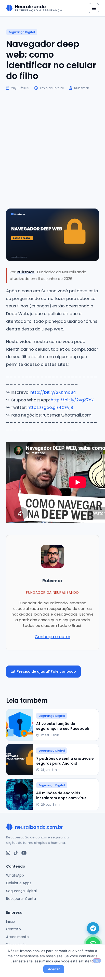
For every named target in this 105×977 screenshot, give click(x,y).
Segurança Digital (21, 32)
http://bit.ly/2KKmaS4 (53, 392)
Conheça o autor (52, 637)
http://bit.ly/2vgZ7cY (72, 400)
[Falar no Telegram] (93, 928)
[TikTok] (16, 853)
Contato (13, 929)
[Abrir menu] (94, 8)
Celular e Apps (18, 883)
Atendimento (17, 936)
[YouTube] (24, 853)
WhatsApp (15, 875)
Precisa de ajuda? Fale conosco (46, 671)
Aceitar (54, 969)
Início (10, 921)
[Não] (97, 960)
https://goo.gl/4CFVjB (50, 407)
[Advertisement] (52, 149)
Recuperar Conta (21, 898)
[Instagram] (8, 853)
